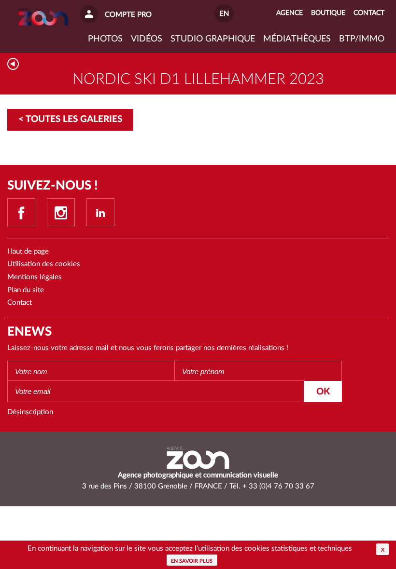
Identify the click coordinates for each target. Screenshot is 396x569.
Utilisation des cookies (43, 264)
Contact (19, 302)
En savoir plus (191, 561)
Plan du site (25, 290)
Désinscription (30, 412)
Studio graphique (212, 39)
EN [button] (224, 13)
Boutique (328, 13)
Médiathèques (297, 39)
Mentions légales (34, 277)
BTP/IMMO (361, 39)
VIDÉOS (146, 39)
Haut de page (28, 251)
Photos (105, 39)
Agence (289, 13)
